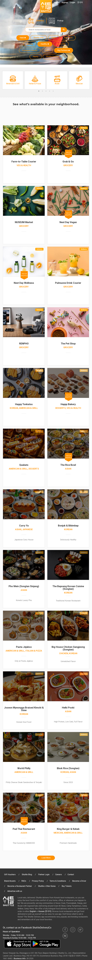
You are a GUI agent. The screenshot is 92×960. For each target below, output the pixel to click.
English (33, 911)
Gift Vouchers (10, 874)
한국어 (80, 2)
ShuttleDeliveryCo (41, 927)
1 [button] (39, 91)
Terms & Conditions (58, 881)
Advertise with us (14, 891)
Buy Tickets (67, 886)
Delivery (40, 21)
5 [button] (53, 91)
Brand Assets (10, 881)
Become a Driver (79, 881)
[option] (12, 80)
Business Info (20, 958)
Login (72, 2)
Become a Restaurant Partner (19, 886)
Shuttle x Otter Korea (46, 886)
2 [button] (42, 91)
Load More (46, 858)
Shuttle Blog (27, 874)
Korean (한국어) (44, 911)
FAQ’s (23, 881)
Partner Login (43, 874)
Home (56, 2)
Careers (58, 874)
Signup (65, 2)
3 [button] (46, 91)
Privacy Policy (38, 881)
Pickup (60, 21)
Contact (71, 874)
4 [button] (49, 91)
